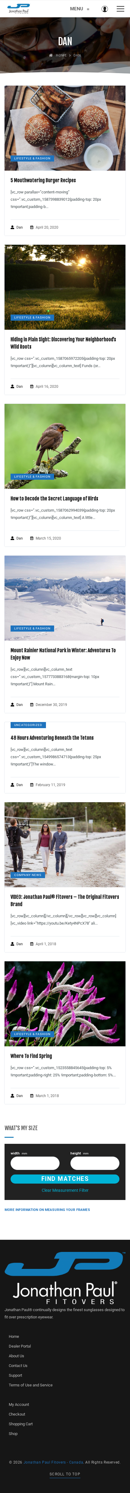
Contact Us (18, 1365)
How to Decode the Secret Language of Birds (54, 499)
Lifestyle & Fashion (32, 158)
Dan (19, 227)
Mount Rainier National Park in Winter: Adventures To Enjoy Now (63, 654)
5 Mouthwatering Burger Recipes (43, 180)
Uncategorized (28, 725)
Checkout (17, 1414)
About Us (16, 1356)
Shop (13, 1433)
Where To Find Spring (31, 1056)
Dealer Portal (20, 1346)
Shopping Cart (21, 1424)
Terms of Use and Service (31, 1385)
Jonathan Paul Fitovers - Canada (53, 1462)
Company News (27, 875)
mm (19, 1153)
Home (14, 1336)
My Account (19, 1404)
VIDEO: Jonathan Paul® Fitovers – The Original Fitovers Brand (65, 900)
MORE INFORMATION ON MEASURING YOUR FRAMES (47, 1210)
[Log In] (105, 9)
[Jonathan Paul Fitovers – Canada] (19, 8)
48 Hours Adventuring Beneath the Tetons (52, 738)
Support (15, 1375)
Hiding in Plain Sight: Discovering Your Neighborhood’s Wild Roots (63, 343)
